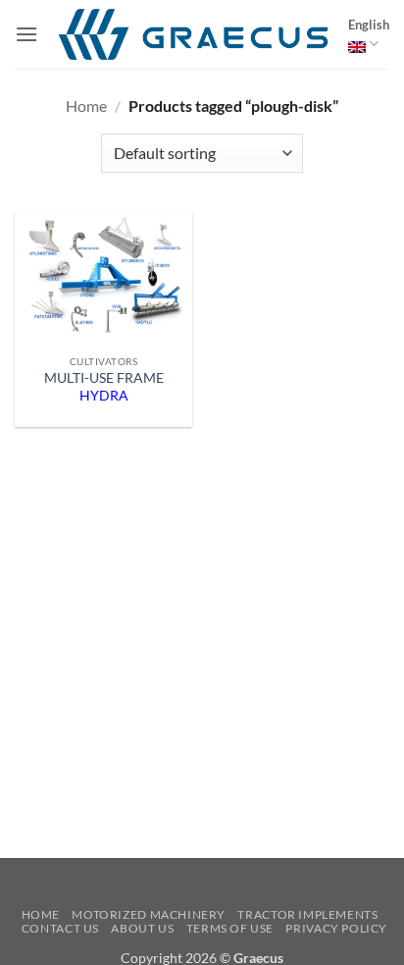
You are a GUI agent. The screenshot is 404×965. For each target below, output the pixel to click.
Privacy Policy (336, 928)
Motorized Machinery (149, 914)
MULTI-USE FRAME (104, 386)
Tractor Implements (307, 914)
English (368, 24)
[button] (26, 34)
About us (142, 928)
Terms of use (230, 928)
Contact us (60, 928)
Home (86, 105)
